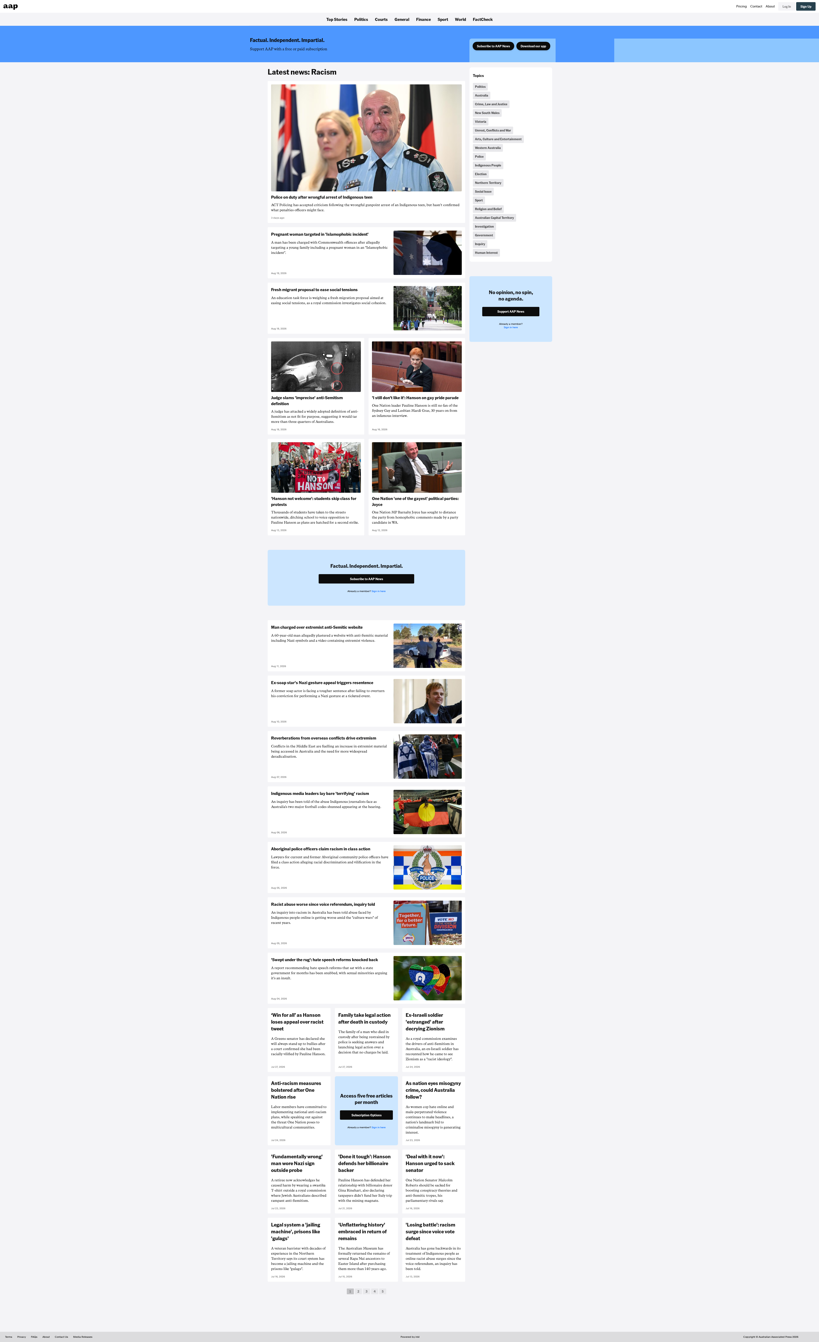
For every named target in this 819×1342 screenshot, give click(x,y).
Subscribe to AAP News (493, 46)
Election (481, 174)
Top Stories (336, 19)
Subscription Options (366, 1115)
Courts (381, 19)
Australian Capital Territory (494, 217)
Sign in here (379, 591)
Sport (443, 19)
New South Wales (487, 113)
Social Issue (483, 191)
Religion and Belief (488, 209)
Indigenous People (488, 165)
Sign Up (805, 6)
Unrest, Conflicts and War (493, 130)
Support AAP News (510, 311)
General (402, 19)
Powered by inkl (410, 1336)
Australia (481, 95)
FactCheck (483, 19)
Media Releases (82, 1336)
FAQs (34, 1336)
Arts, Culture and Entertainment (498, 139)
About (770, 6)
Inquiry (480, 244)
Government (484, 235)
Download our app (533, 46)
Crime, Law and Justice (491, 104)
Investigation (484, 226)
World (460, 19)
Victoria (480, 121)
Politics (361, 19)
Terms (8, 1336)
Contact (756, 6)
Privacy (21, 1336)
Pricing (741, 6)
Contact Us (61, 1336)
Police (479, 156)
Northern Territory (488, 183)
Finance (423, 19)
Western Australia (488, 148)
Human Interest (486, 252)
